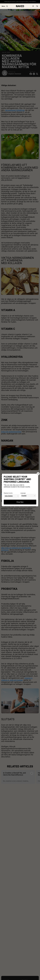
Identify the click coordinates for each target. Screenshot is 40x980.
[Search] (7, 6)
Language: (23, 493)
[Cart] (37, 6)
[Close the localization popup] (38, 473)
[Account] (33, 6)
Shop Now (20, 502)
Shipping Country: (8, 493)
